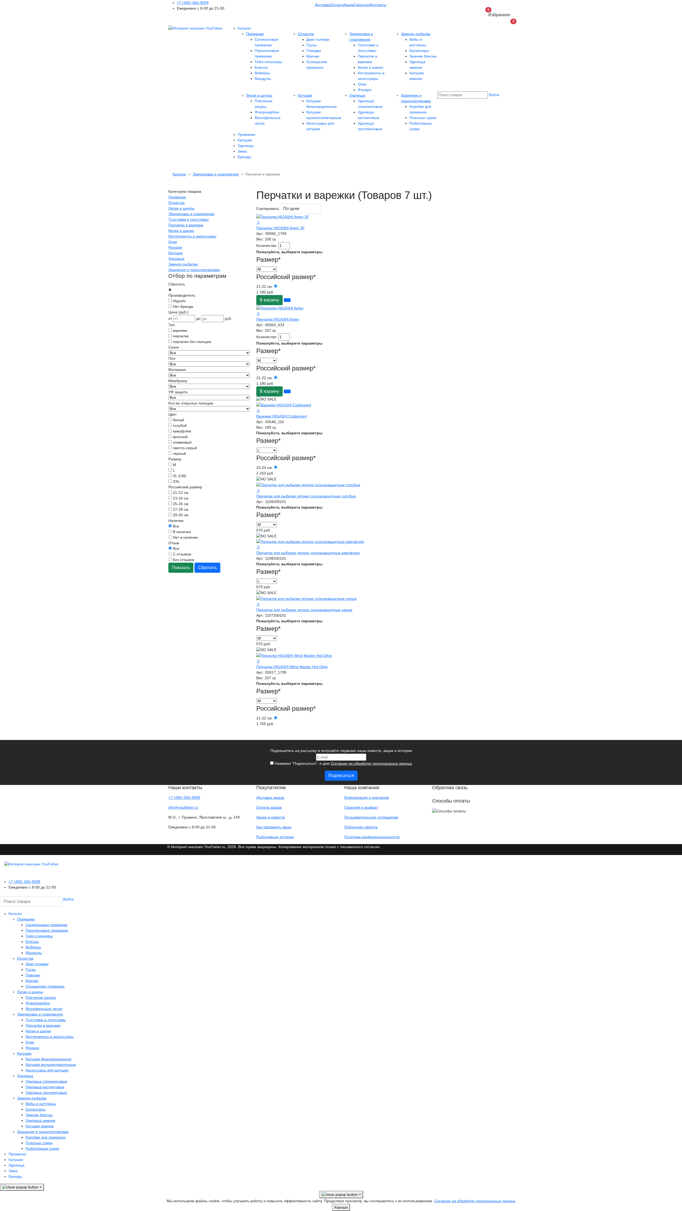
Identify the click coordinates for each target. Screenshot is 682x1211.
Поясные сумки (422, 118)
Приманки (255, 34)
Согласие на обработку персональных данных (371, 763)
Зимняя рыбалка (415, 34)
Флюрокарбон (267, 112)
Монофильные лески (44, 1009)
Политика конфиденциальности (372, 837)
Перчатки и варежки (185, 225)
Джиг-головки (317, 39)
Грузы (311, 45)
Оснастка (306, 34)
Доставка (323, 5)
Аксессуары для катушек (47, 1070)
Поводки (313, 50)
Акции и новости (270, 817)
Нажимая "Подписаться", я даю (343, 763)
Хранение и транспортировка (194, 270)
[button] (510, 23)
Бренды (244, 157)
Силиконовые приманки (46, 925)
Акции (349, 5)
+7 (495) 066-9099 (193, 3)
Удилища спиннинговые (46, 1081)
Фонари (364, 90)
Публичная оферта (360, 827)
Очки (362, 84)
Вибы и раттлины (41, 1104)
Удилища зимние (40, 1120)
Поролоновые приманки (47, 930)
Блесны (261, 67)
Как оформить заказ (273, 827)
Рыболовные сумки (42, 1148)
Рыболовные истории (275, 837)
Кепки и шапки (370, 67)
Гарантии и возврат (361, 807)
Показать (181, 567)
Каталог (244, 28)
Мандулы (263, 78)
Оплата (337, 5)
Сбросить (207, 567)
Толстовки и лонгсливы (188, 219)
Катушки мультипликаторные (51, 1064)
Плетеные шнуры (41, 997)
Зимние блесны (423, 56)
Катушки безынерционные (48, 1059)
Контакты (378, 5)
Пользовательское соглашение (371, 817)
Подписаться (341, 775)
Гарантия (362, 5)
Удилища (357, 95)
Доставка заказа (270, 797)
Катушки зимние (40, 1126)
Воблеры (262, 73)
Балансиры (419, 50)
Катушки (305, 95)
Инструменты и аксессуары (192, 236)
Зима (242, 151)
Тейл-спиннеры (268, 62)
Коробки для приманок (46, 1137)
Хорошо (341, 1207)
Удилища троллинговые (46, 1092)
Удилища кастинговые (45, 1087)
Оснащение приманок (45, 986)
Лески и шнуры (259, 95)
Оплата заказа (269, 807)
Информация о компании (366, 797)
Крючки (312, 56)
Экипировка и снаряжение (191, 214)
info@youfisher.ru (183, 807)
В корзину (269, 300)
